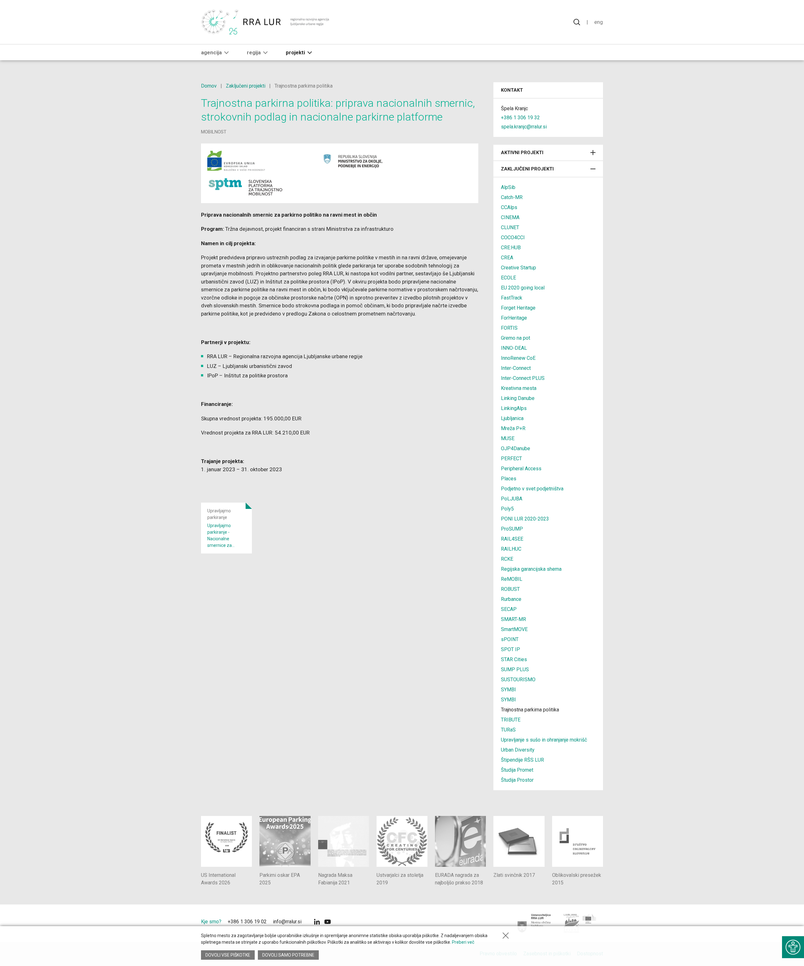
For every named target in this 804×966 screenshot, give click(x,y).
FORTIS (509, 328)
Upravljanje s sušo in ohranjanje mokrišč (544, 740)
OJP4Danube (515, 448)
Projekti (295, 52)
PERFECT (511, 458)
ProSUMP (512, 529)
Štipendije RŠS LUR (522, 760)
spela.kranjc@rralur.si (524, 127)
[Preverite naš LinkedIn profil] (317, 922)
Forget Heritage (518, 308)
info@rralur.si (287, 922)
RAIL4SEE (512, 539)
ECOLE (508, 278)
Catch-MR (512, 197)
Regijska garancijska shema (531, 569)
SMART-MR (513, 619)
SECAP (509, 609)
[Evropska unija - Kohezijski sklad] (258, 161)
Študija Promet (517, 770)
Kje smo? (211, 922)
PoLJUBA (511, 499)
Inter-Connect (516, 368)
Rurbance (511, 599)
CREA (507, 258)
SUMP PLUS (515, 669)
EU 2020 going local (523, 288)
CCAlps (509, 207)
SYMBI (508, 690)
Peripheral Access (521, 469)
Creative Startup (518, 268)
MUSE (507, 438)
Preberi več (463, 942)
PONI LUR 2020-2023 (525, 519)
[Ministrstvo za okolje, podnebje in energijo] (356, 161)
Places (508, 479)
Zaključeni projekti (245, 86)
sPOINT (510, 639)
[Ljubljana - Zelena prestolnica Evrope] (580, 923)
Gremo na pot (515, 338)
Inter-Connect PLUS (523, 378)
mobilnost (213, 132)
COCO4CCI (513, 237)
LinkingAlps (514, 408)
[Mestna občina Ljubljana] (534, 923)
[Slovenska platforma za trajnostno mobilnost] (245, 187)
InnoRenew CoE (518, 358)
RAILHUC (511, 549)
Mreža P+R (513, 428)
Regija (254, 52)
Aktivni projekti (522, 152)
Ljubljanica (512, 418)
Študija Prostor (517, 780)
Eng (598, 22)
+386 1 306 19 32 (520, 118)
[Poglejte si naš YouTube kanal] (327, 922)
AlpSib (508, 187)
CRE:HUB (511, 248)
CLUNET (510, 227)
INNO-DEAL (514, 348)
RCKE (507, 559)
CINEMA (510, 217)
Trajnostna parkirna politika (530, 710)
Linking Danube (518, 398)
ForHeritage (514, 318)
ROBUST (510, 589)
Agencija (211, 52)
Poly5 (507, 509)
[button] (226, 52)
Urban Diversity (518, 750)
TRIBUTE (510, 720)
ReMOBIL (511, 579)
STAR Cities (514, 659)
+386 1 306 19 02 (247, 922)
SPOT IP (510, 649)
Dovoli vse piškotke (227, 955)
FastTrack (511, 298)
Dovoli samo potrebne (288, 955)
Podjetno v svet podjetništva (532, 489)
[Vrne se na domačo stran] (266, 22)
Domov (209, 86)
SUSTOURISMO (518, 680)
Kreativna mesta (518, 388)
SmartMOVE (514, 629)
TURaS (508, 730)
